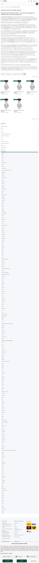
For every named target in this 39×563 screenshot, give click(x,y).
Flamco (3, 270)
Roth (2, 418)
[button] (29, 1)
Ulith (2, 478)
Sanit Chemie (4, 425)
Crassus (3, 228)
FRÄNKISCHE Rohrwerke (6, 274)
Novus (3, 380)
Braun (3, 208)
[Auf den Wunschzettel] (10, 81)
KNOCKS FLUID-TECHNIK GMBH (7, 340)
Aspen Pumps (4, 177)
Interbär (3, 317)
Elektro (2, 128)
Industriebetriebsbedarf (5, 135)
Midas (3, 367)
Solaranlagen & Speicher (5, 143)
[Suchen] (37, 4)
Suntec (3, 457)
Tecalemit (3, 463)
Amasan (3, 166)
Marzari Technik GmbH (5, 361)
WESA (3, 503)
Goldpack (3, 287)
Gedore (3, 281)
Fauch (3, 257)
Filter (3, 74)
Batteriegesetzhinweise (6, 538)
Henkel (3, 302)
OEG (2, 382)
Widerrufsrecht (16, 536)
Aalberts (3, 153)
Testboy (3, 467)
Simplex (3, 440)
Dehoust (3, 236)
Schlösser (3, 429)
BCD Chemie (4, 189)
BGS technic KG (4, 194)
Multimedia (3, 149)
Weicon (3, 495)
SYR (2, 459)
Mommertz (3, 372)
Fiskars (3, 266)
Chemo (3, 221)
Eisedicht (3, 247)
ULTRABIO (3, 480)
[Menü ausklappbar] (1, 0)
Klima (2, 137)
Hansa (3, 297)
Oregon (3, 387)
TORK (3, 471)
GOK (2, 285)
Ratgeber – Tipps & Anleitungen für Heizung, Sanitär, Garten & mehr (6, 535)
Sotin (2, 444)
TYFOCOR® (3, 476)
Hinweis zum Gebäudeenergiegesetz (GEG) (7, 524)
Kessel (3, 329)
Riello (3, 414)
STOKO (3, 454)
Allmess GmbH (4, 162)
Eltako (3, 251)
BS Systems (3, 211)
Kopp (2, 342)
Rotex (3, 416)
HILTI (2, 306)
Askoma (3, 175)
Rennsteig (3, 410)
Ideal (2, 312)
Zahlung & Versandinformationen (18, 529)
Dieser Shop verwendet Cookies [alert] (19, 543)
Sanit (2, 423)
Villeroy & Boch (4, 490)
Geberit (3, 278)
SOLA (2, 442)
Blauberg (3, 198)
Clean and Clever (4, 225)
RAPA (2, 404)
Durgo (3, 242)
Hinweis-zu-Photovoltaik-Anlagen (6, 527)
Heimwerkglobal (3, 147)
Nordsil (3, 378)
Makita (3, 357)
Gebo (2, 280)
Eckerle (3, 245)
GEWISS (3, 283)
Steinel (3, 452)
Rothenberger (4, 420)
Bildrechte (16, 533)
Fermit (3, 261)
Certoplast (3, 219)
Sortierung (8, 74)
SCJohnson (3, 435)
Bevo (2, 192)
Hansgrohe (3, 298)
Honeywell (3, 308)
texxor (3, 469)
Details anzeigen (34, 560)
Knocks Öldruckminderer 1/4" (32, 91)
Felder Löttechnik (4, 259)
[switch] (4, 556)
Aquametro (3, 172)
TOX (2, 475)
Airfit (2, 158)
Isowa (3, 319)
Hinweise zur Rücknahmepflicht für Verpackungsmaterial (5, 531)
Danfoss (3, 230)
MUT (2, 374)
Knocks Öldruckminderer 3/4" (6, 110)
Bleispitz (3, 200)
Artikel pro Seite (16, 74)
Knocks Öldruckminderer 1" (5, 91)
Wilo (2, 505)
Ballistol (3, 185)
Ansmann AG (4, 168)
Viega (2, 486)
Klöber (3, 334)
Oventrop (3, 395)
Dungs (3, 240)
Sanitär (2, 139)
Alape (3, 160)
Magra (3, 355)
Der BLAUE (3, 238)
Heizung (2, 132)
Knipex (3, 338)
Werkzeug (2, 145)
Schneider (3, 431)
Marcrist (3, 359)
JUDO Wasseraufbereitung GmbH (7, 323)
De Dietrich (3, 234)
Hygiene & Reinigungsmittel (5, 133)
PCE (2, 399)
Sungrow (3, 456)
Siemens (3, 437)
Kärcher (3, 325)
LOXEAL (3, 353)
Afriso (3, 156)
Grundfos (3, 291)
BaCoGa (3, 183)
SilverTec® (3, 439)
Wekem (3, 497)
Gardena (3, 276)
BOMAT (3, 202)
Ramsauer (3, 403)
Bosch (3, 204)
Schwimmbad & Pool (4, 141)
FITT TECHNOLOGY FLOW (6, 268)
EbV (2, 244)
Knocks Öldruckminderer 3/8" (19, 110)
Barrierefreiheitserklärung (18, 535)
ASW (2, 179)
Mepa (3, 363)
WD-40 (3, 493)
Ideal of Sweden (4, 314)
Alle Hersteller (3, 150)
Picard (3, 401)
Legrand (3, 350)
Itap (2, 321)
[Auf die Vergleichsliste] (8, 81)
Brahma (3, 206)
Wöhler (3, 507)
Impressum (16, 531)
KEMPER (3, 327)
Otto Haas (3, 393)
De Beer (3, 232)
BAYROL (3, 187)
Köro (2, 344)
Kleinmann (3, 333)
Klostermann (4, 336)
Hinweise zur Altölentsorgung (7, 528)
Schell (3, 427)
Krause (3, 346)
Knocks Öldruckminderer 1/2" (19, 91)
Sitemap (15, 526)
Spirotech (3, 446)
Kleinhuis (3, 331)
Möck (2, 370)
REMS (3, 408)
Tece (2, 465)
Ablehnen (21, 560)
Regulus (3, 406)
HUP (2, 310)
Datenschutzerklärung (4, 553)
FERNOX (3, 262)
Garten (2, 130)
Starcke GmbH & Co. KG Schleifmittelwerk (9, 450)
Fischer (3, 264)
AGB (15, 524)
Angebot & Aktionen (4, 126)
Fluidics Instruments (5, 272)
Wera (2, 499)
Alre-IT (3, 164)
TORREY (3, 473)
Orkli (2, 389)
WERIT (3, 501)
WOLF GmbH (4, 509)
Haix (2, 295)
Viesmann (3, 488)
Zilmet (3, 512)
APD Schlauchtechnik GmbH (6, 170)
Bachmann (3, 181)
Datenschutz (16, 523)
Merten (3, 365)
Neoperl (3, 376)
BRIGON (3, 209)
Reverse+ (3, 412)
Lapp (2, 348)
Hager (3, 293)
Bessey (3, 191)
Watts (3, 492)
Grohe (3, 289)
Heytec (3, 304)
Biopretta (3, 196)
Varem (3, 484)
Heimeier (3, 300)
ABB (2, 155)
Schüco (3, 433)
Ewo (2, 255)
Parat (2, 397)
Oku (2, 386)
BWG (2, 215)
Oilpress (3, 384)
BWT (2, 217)
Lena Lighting (4, 351)
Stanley (3, 448)
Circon (3, 223)
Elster (3, 249)
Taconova (3, 461)
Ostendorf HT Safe (5, 391)
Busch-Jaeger (4, 213)
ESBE (2, 253)
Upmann (3, 482)
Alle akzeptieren (7, 560)
